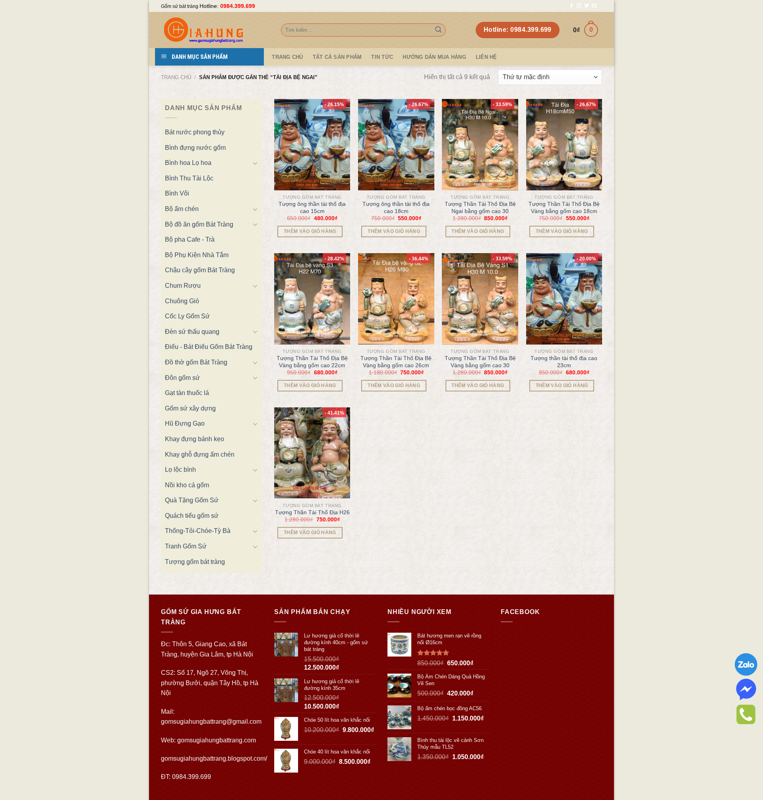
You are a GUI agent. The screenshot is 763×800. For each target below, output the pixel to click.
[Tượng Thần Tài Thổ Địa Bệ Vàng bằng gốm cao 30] (480, 299)
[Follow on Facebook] (571, 6)
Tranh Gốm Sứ (186, 546)
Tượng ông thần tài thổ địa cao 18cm (396, 207)
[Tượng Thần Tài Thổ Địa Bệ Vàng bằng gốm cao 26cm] (396, 299)
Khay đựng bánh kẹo (194, 439)
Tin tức (382, 57)
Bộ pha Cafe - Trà (190, 239)
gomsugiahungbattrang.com (216, 740)
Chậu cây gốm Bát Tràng (200, 270)
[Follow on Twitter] (586, 6)
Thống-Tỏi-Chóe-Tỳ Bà (197, 530)
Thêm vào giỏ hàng (310, 231)
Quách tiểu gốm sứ (192, 515)
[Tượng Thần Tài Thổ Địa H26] (312, 453)
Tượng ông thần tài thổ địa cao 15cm (312, 207)
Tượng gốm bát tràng (195, 561)
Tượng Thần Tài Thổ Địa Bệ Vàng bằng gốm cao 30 (480, 361)
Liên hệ (486, 57)
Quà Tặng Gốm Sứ (192, 500)
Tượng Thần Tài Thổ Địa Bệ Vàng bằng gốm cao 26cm (396, 361)
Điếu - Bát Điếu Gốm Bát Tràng (208, 346)
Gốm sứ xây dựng (190, 408)
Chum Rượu (183, 285)
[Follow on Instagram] (579, 6)
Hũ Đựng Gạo (185, 423)
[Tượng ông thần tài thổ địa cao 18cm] (396, 144)
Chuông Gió (182, 301)
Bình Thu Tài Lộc (189, 178)
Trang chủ (176, 77)
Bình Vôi (177, 193)
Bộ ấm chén (182, 208)
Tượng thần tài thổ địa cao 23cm (564, 361)
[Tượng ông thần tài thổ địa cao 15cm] (312, 144)
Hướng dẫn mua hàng (434, 57)
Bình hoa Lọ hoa (188, 162)
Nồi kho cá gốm (187, 485)
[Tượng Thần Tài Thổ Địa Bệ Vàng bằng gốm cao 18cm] (564, 144)
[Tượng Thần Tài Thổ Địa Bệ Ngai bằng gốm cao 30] (480, 144)
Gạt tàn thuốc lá (187, 392)
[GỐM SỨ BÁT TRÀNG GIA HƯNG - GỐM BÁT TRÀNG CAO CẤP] (215, 30)
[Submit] (438, 30)
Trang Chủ (287, 57)
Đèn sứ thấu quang (192, 331)
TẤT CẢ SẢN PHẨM (337, 57)
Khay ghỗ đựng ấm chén (199, 454)
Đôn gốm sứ (182, 377)
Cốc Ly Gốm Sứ (187, 316)
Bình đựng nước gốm (195, 147)
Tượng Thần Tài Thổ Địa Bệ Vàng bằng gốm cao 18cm (564, 207)
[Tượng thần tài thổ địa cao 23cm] (564, 299)
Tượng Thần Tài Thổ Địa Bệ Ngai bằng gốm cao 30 (480, 207)
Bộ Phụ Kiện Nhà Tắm (197, 255)
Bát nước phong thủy (195, 132)
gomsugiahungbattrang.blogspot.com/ (214, 758)
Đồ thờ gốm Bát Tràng (196, 362)
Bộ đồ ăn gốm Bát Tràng (199, 224)
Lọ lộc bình (180, 469)
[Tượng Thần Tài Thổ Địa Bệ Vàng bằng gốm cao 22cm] (312, 299)
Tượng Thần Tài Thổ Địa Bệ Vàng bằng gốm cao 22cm (312, 361)
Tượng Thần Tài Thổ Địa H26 (312, 512)
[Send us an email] (594, 6)
